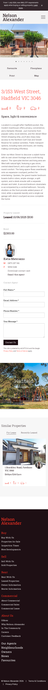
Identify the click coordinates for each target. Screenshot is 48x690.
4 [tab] (24, 61)
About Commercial (10, 600)
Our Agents (8, 643)
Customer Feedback (11, 636)
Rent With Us (8, 577)
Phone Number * (11, 311)
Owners (6, 652)
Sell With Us (7, 561)
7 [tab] (32, 61)
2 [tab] (18, 61)
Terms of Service (22, 351)
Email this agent (16, 274)
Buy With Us (7, 537)
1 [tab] (16, 61)
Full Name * (9, 290)
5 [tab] (26, 61)
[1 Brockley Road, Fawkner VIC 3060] (24, 462)
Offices (4, 620)
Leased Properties (10, 581)
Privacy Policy (8, 351)
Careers (5, 632)
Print (12, 75)
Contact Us (10, 342)
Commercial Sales (10, 604)
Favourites (8, 660)
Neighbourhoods (12, 647)
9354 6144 (12, 267)
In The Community (10, 628)
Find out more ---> (24, 387)
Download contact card (19, 270)
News (5, 656)
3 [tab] (21, 61)
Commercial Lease (10, 608)
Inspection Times (10, 545)
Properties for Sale (10, 541)
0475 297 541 (13, 263)
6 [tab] (29, 61)
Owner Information (11, 585)
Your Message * (10, 321)
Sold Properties (9, 565)
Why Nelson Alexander (13, 624)
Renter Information (11, 589)
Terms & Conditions (37, 681)
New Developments (11, 549)
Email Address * (11, 300)
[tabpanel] (24, 40)
